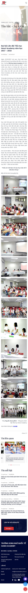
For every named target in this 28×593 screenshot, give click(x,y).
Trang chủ (4, 22)
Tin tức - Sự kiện (14, 22)
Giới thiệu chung (5, 554)
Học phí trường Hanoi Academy (6, 560)
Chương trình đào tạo (20, 554)
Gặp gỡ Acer (4, 557)
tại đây (15, 426)
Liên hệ (16, 559)
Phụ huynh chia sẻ (19, 557)
